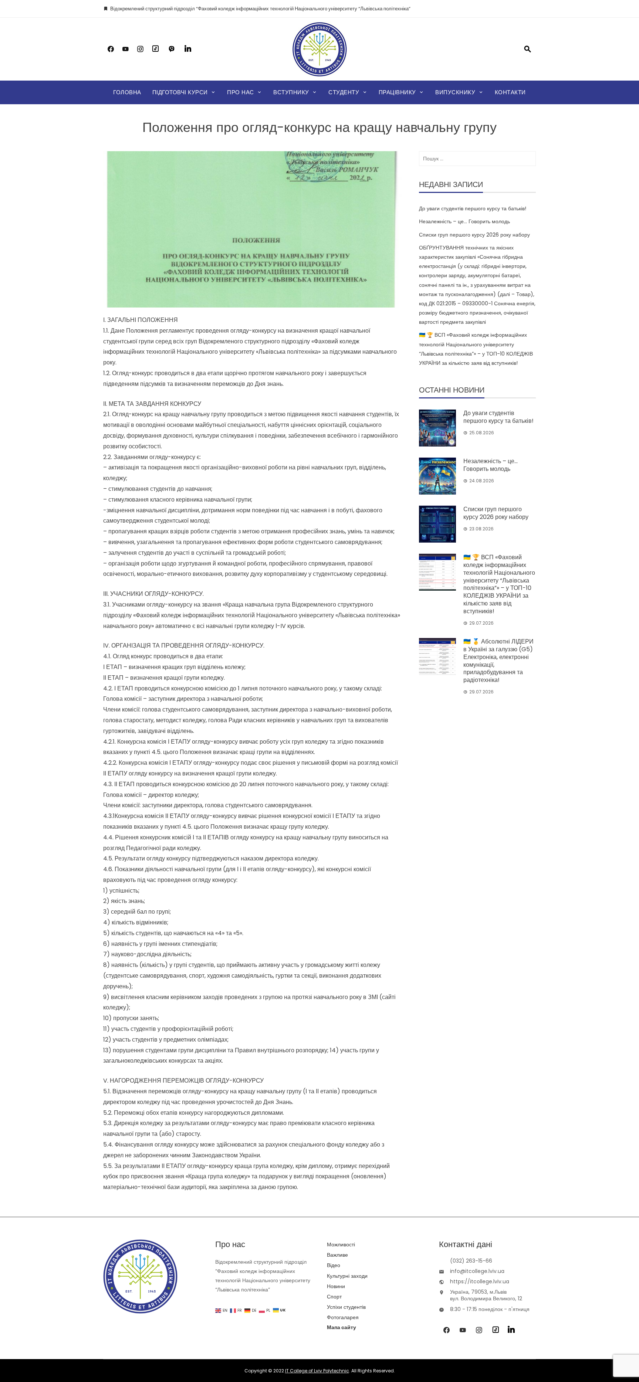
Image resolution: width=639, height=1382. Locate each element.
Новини (336, 1286)
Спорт (334, 1296)
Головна (127, 92)
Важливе (337, 1255)
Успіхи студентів (346, 1307)
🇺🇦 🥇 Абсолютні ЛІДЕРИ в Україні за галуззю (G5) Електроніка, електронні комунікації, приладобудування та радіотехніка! (498, 660)
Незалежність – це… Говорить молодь (464, 221)
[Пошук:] (477, 158)
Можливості (341, 1244)
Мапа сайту (341, 1327)
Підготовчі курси (180, 92)
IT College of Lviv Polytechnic (317, 1371)
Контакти (510, 92)
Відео (333, 1265)
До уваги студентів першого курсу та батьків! (472, 208)
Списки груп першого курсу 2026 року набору (474, 234)
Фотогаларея (343, 1317)
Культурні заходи (347, 1276)
